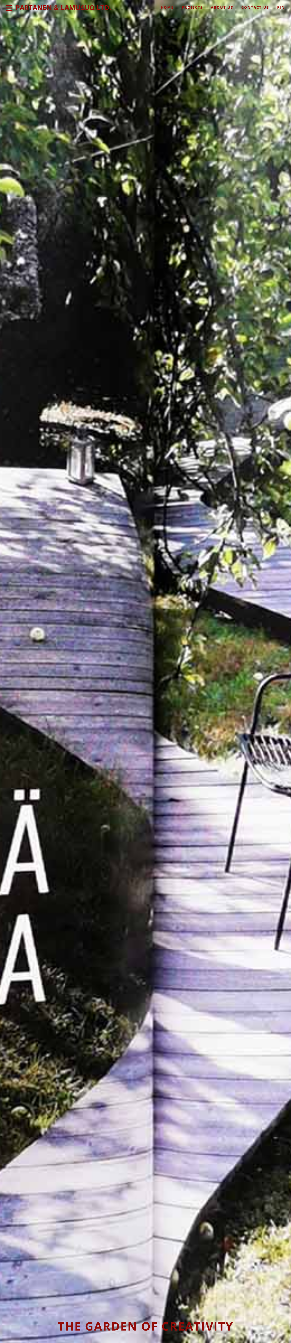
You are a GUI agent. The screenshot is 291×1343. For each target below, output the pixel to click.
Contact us (255, 7)
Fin (281, 7)
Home (167, 7)
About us (222, 7)
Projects (192, 7)
